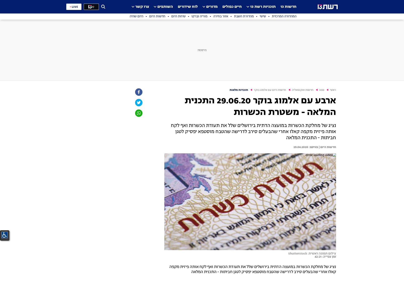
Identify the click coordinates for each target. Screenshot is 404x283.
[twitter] (138, 102)
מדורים (212, 6)
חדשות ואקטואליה (303, 90)
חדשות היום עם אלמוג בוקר (270, 90)
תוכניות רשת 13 (263, 6)
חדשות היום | (327, 147)
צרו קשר (142, 6)
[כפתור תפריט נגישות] (4, 235)
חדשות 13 (288, 6)
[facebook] (138, 92)
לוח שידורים (188, 6)
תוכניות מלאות (239, 90)
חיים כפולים (232, 6)
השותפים (165, 6)
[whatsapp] (138, 113)
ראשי (333, 90)
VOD (321, 90)
